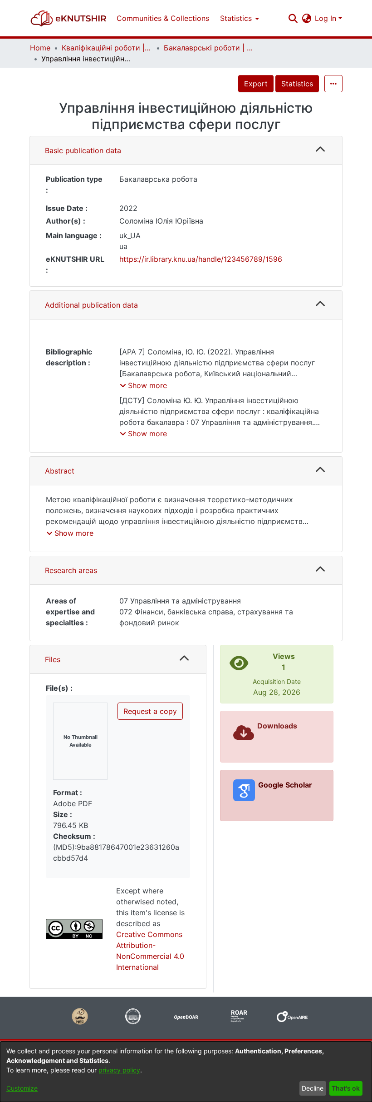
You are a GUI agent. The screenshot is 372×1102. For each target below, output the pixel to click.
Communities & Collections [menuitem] (163, 18)
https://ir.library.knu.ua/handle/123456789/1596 (200, 259)
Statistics (297, 83)
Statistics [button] (236, 18)
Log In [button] (326, 18)
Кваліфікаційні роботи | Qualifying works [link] (107, 47)
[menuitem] (238, 18)
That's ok (346, 1088)
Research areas (71, 570)
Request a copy (150, 711)
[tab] (186, 150)
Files (52, 659)
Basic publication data (83, 150)
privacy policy (119, 1070)
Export (256, 83)
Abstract (59, 470)
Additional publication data (91, 304)
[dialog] (186, 1072)
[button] (68, 18)
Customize (22, 1088)
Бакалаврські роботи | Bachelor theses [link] (209, 47)
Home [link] (40, 47)
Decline (312, 1088)
